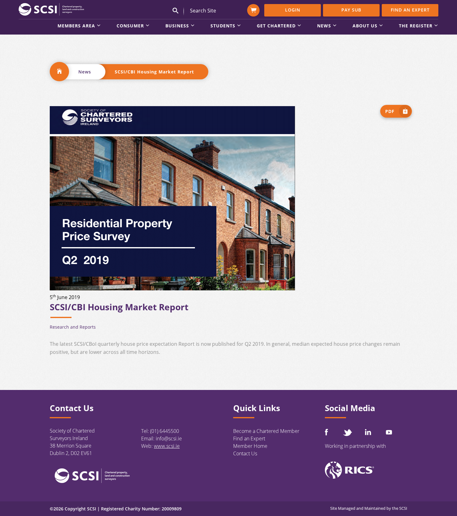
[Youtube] (389, 432)
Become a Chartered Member (266, 431)
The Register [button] (415, 26)
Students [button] (222, 26)
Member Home (250, 446)
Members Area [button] (76, 26)
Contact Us (245, 453)
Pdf (390, 111)
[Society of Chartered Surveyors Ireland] (51, 9)
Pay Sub (351, 10)
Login (292, 10)
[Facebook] (326, 432)
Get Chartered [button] (276, 26)
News (84, 72)
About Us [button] (365, 26)
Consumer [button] (130, 26)
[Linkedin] (368, 432)
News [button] (324, 26)
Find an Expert (410, 10)
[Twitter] (347, 432)
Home (59, 71)
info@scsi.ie (169, 438)
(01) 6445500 (164, 431)
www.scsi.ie (167, 446)
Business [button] (177, 26)
